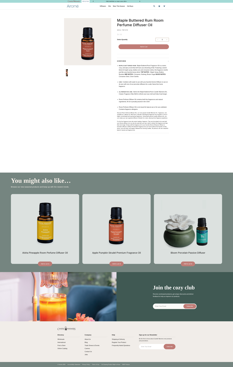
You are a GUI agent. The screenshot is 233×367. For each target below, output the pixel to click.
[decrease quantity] (158, 39)
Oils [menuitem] (109, 6)
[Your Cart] (164, 6)
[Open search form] (154, 6)
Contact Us (88, 351)
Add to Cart (143, 47)
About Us (88, 339)
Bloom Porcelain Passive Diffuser (188, 252)
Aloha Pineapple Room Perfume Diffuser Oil (45, 252)
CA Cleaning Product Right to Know (110, 364)
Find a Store (61, 345)
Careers (87, 348)
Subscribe (189, 306)
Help (113, 335)
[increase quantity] (167, 39)
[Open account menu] (159, 6)
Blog (86, 342)
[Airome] (67, 328)
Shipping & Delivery (118, 339)
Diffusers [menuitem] (103, 6)
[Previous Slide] (93, 1)
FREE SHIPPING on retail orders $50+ (116, 1)
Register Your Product (119, 342)
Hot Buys (130, 6)
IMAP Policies (126, 364)
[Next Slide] (140, 1)
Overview (121, 61)
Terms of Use (95, 364)
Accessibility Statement (74, 364)
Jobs (86, 354)
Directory (61, 335)
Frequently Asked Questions (121, 345)
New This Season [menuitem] (119, 6)
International (62, 342)
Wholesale (61, 339)
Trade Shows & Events (92, 345)
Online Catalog (62, 348)
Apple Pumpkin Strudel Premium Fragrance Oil (116, 252)
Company (88, 335)
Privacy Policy (86, 364)
